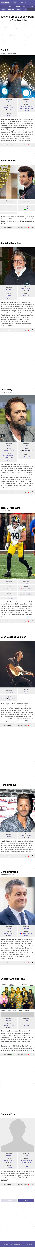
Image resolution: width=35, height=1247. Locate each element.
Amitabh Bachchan (11, 243)
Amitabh (8, 289)
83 (27, 290)
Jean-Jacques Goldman (13, 637)
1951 (29, 691)
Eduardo (8, 1020)
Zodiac (25, 6)
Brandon (8, 1155)
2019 (26, 450)
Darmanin (26, 928)
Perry (26, 445)
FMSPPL (5, 2)
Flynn (26, 1155)
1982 (12, 933)
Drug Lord (26, 1025)
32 (27, 837)
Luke (8, 445)
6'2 (29, 295)
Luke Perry (6, 389)
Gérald (9, 928)
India (27, 209)
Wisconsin (29, 590)
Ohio (11, 457)
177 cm (25, 456)
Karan (8, 203)
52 (32, 450)
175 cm (7, 1167)
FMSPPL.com (16, 1244)
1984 (12, 208)
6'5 (11, 595)
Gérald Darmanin (10, 871)
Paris (8, 700)
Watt (26, 583)
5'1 (11, 115)
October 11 (7, 107)
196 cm (7, 595)
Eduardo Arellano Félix (13, 978)
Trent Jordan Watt (10, 507)
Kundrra (26, 203)
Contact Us (29, 1244)
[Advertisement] (17, 35)
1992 (12, 107)
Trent (8, 583)
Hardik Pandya (8, 784)
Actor (8, 213)
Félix (26, 1020)
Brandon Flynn (8, 1114)
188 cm (25, 295)
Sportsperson (9, 598)
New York (27, 108)
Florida (29, 1162)
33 (10, 109)
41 (10, 210)
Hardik (9, 836)
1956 (12, 1025)
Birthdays (17, 6)
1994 (12, 588)
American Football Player (26, 594)
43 (10, 935)
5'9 (11, 1167)
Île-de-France (12, 698)
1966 (12, 450)
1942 (29, 288)
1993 (29, 835)
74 (27, 693)
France (5, 698)
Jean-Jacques (9, 692)
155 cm (7, 115)
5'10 (29, 456)
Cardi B (5, 50)
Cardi (8, 101)
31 (10, 590)
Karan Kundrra (8, 160)
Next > (26, 1200)
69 (10, 1027)
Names (10, 6)
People (4, 6)
